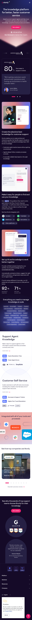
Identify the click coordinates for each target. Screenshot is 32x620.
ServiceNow (23, 219)
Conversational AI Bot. (8, 269)
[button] (10, 223)
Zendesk (8, 216)
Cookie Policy (8, 611)
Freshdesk (23, 216)
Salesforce (8, 219)
